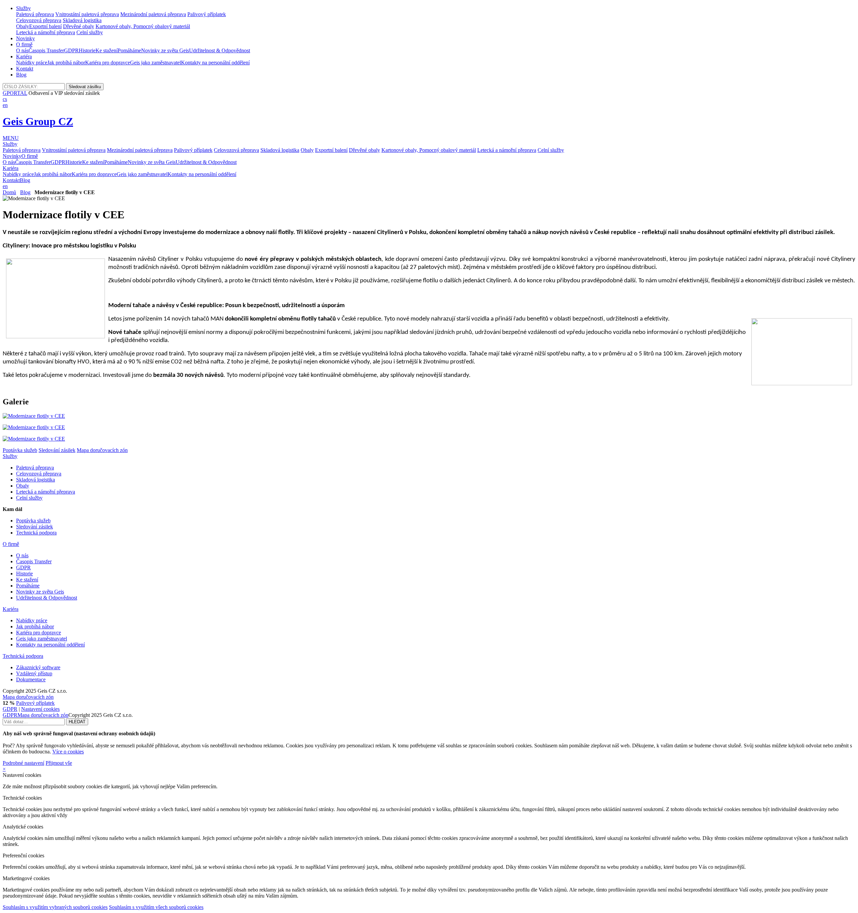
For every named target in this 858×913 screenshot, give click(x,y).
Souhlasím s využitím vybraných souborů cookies (55, 907)
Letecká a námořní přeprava (45, 32)
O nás (22, 50)
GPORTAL (15, 93)
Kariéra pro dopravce (107, 62)
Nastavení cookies (40, 709)
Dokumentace (31, 679)
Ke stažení (107, 50)
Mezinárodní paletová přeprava (153, 14)
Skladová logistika (82, 20)
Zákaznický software (38, 667)
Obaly (22, 26)
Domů (9, 192)
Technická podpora (36, 532)
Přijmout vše (59, 763)
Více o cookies (68, 751)
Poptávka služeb (20, 450)
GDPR (71, 50)
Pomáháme (129, 50)
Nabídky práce (31, 62)
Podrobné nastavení (23, 763)
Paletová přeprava (35, 14)
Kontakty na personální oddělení (215, 62)
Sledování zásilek (57, 450)
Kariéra (24, 56)
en (5, 105)
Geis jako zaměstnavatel (155, 62)
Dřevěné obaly (78, 26)
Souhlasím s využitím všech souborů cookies (156, 907)
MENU (11, 138)
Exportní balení (45, 26)
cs (5, 99)
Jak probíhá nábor (66, 62)
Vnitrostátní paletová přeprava (87, 14)
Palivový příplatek (206, 14)
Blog (21, 74)
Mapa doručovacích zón (102, 450)
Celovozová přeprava (38, 20)
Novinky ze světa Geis (165, 50)
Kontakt (24, 68)
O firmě (24, 44)
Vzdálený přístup (34, 673)
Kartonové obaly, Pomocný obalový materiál (143, 26)
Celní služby (89, 32)
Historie (87, 50)
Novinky (25, 38)
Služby (23, 8)
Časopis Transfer (46, 50)
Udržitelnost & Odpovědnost (219, 50)
